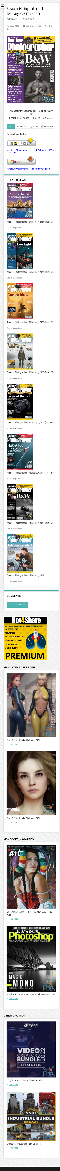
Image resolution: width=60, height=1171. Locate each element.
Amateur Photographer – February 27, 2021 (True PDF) (30, 422)
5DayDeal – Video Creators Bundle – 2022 (24, 1080)
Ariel (15, 19)
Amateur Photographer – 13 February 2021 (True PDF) (30, 523)
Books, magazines (33, 26)
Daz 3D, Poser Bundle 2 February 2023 (23, 818)
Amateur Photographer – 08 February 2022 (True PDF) (30, 322)
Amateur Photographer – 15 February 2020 (25, 575)
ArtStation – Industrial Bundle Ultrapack (24, 1143)
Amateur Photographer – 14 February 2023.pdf (28, 169)
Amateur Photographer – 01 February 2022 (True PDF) (30, 372)
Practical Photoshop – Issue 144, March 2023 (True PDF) (31, 994)
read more (13, 744)
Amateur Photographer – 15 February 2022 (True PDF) (30, 272)
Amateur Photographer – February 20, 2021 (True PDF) (30, 472)
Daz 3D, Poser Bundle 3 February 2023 (23, 740)
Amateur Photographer (27, 126)
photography (47, 126)
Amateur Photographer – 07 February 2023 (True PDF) (30, 221)
